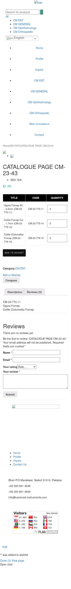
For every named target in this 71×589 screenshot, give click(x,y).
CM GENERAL (22, 24)
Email (7, 360)
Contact (39, 135)
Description (14, 292)
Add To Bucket (14, 253)
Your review (11, 371)
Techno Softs (52, 541)
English (18, 37)
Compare (11, 280)
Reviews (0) (34, 292)
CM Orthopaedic (23, 32)
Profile (39, 59)
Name (7, 352)
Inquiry (39, 69)
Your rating (10, 367)
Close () (5, 560)
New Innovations (39, 124)
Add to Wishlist (11, 275)
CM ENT (18, 20)
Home (39, 48)
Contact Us (20, 464)
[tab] (15, 292)
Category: (9, 268)
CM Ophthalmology (24, 28)
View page (18, 560)
